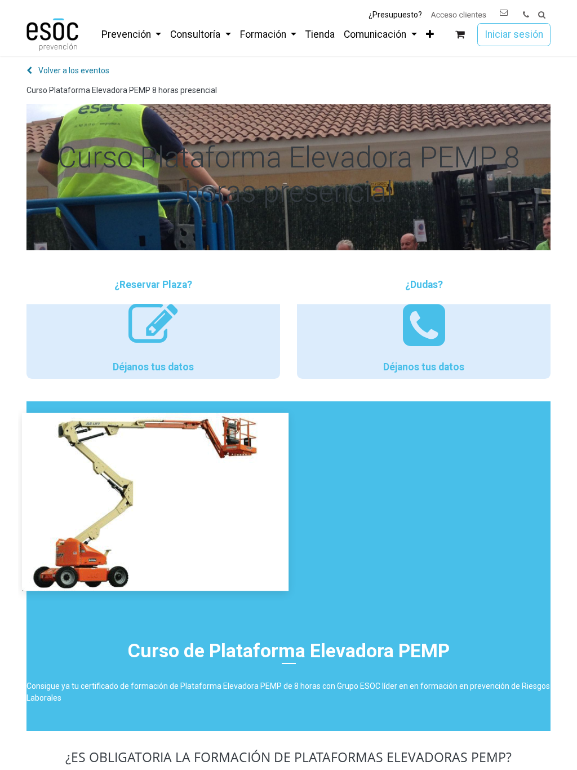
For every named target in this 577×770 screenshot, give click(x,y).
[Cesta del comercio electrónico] (460, 34)
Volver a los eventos (73, 70)
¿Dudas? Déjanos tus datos (423, 326)
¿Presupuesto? (395, 14)
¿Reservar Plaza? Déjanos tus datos (153, 326)
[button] (542, 15)
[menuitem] (131, 34)
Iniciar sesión (514, 34)
